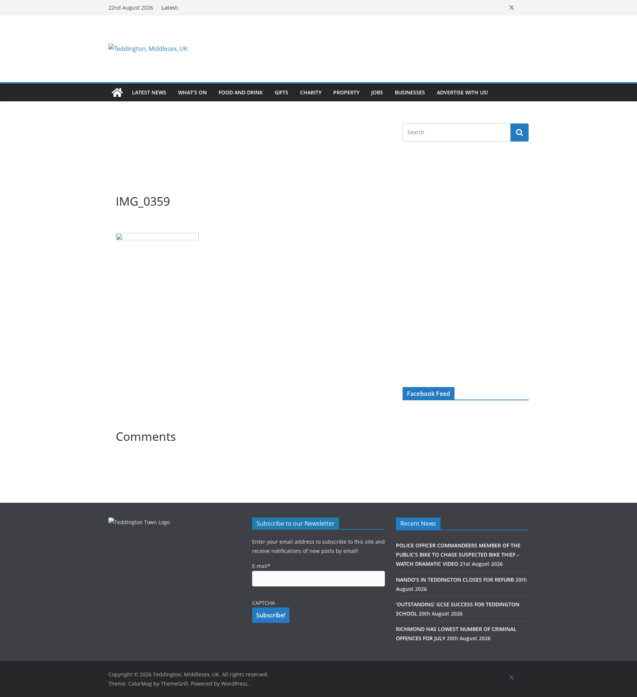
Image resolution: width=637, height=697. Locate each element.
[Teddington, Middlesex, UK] (117, 92)
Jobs (377, 92)
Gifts (281, 92)
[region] (409, 48)
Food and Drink (241, 92)
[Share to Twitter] (135, 224)
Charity (310, 92)
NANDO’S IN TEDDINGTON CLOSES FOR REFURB (455, 579)
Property (346, 92)
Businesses (410, 92)
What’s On (192, 92)
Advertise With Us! (462, 92)
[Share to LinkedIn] (148, 224)
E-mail (261, 565)
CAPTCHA (263, 602)
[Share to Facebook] (122, 224)
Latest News (149, 92)
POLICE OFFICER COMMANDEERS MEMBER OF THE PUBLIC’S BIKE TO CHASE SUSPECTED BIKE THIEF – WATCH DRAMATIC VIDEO (458, 554)
